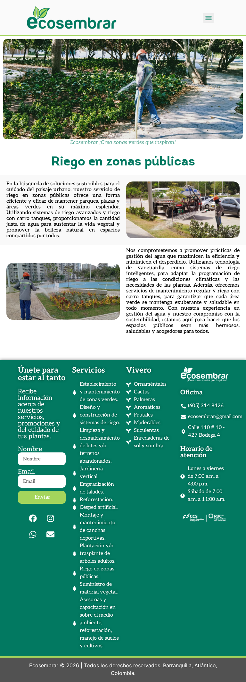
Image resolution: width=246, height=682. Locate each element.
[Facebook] (33, 518)
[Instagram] (51, 518)
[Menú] (208, 18)
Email (26, 471)
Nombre (30, 449)
